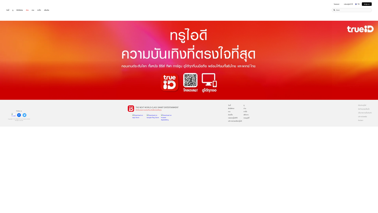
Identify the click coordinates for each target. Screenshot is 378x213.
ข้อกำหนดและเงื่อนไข (364, 109)
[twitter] (24, 115)
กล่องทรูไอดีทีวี (233, 118)
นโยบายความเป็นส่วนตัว (365, 113)
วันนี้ (7, 10)
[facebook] (19, 115)
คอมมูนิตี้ (246, 118)
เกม (33, 10)
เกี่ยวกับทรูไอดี (362, 105)
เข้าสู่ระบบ (367, 4)
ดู (12, 10)
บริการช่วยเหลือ (362, 117)
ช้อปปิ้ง (230, 115)
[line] (13, 115)
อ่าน (27, 10)
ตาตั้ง (39, 10)
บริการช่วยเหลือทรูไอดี (235, 121)
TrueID (12, 4)
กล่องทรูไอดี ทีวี (348, 4)
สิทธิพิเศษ (19, 10)
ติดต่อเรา (360, 120)
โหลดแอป (336, 4)
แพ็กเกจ (246, 115)
